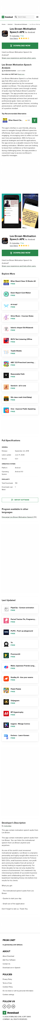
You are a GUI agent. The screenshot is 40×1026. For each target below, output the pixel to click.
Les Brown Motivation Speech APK (23, 30)
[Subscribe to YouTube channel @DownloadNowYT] (13, 1006)
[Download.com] (7, 17)
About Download (8, 956)
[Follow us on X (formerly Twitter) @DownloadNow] (9, 1006)
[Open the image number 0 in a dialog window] (11, 211)
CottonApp (7, 826)
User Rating (14, 38)
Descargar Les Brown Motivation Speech (17, 517)
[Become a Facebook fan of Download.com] (4, 1006)
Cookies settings (8, 995)
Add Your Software (9, 960)
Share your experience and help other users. (19, 58)
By (14, 36)
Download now (21, 45)
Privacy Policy (7, 979)
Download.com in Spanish (11, 968)
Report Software (21, 500)
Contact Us (6, 964)
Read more (21, 74)
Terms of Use (7, 983)
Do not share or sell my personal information (18, 991)
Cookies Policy (8, 987)
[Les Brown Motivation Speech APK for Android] (5, 33)
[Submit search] (16, 17)
